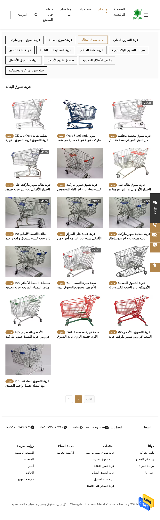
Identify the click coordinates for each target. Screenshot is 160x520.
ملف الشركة (147, 452)
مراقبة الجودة (147, 466)
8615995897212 (51, 427)
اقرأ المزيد (39, 126)
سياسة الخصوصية (23, 504)
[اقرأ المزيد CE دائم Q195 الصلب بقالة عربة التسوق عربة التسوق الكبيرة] (28, 114)
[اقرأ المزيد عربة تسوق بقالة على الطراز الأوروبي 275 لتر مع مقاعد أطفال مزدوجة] (132, 163)
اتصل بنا (150, 472)
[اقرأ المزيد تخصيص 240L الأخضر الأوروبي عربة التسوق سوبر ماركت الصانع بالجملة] (28, 310)
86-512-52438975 (18, 427)
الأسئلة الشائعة (65, 452)
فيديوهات (84, 9)
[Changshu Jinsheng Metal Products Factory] (138, 15)
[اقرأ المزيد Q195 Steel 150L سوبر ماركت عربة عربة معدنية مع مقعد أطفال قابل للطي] (80, 114)
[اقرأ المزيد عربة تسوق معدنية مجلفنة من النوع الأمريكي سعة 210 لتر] (132, 114)
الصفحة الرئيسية (119, 12)
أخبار (31, 466)
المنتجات (29, 459)
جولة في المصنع (48, 15)
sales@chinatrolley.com (89, 427)
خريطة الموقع (26, 479)
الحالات (30, 472)
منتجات (102, 9)
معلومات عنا (65, 12)
